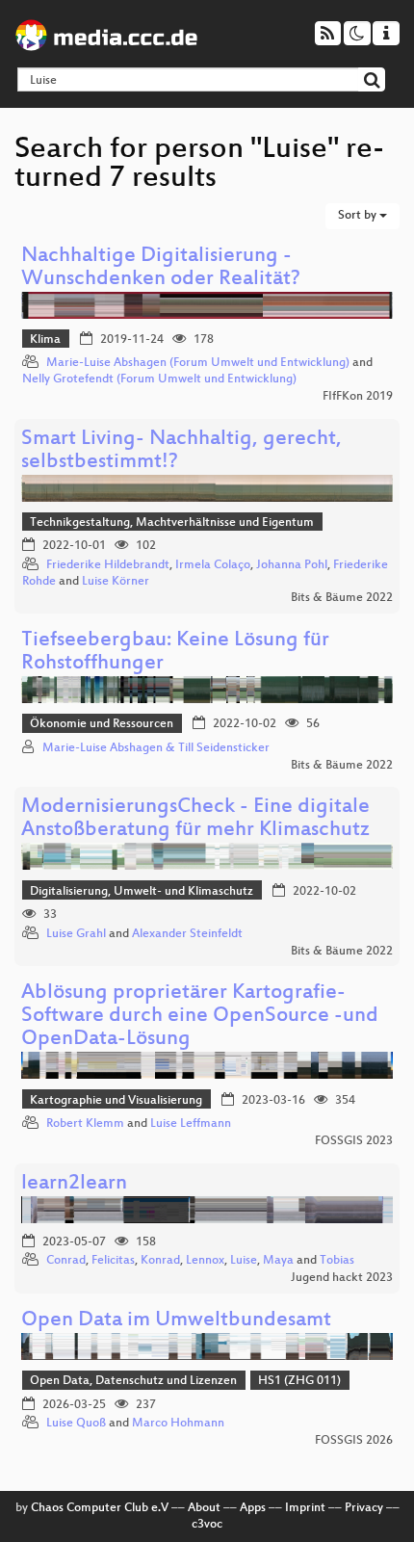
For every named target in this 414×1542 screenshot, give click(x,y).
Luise (243, 1261)
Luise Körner (115, 581)
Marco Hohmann (178, 1423)
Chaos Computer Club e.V (99, 1508)
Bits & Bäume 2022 (342, 598)
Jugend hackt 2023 (342, 1278)
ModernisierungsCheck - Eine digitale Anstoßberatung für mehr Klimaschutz (195, 819)
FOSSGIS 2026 (354, 1441)
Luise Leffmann (190, 1124)
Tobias (337, 1261)
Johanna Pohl (291, 565)
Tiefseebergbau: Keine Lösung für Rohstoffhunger (175, 652)
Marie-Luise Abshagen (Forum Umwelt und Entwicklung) (197, 363)
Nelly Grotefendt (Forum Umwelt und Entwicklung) (159, 379)
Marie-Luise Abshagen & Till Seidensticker (156, 748)
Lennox (205, 1261)
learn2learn (74, 1184)
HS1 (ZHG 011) (299, 1381)
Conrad (66, 1261)
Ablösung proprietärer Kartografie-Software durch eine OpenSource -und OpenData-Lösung (199, 1016)
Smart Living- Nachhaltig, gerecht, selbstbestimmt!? (181, 451)
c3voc (207, 1524)
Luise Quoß (76, 1423)
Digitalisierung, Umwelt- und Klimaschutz (141, 892)
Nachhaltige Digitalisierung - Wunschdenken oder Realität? (160, 268)
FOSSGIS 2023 (354, 1141)
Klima (45, 340)
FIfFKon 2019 (358, 397)
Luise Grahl (76, 934)
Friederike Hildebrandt (107, 565)
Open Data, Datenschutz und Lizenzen (133, 1381)
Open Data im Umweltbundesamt (176, 1321)
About (204, 1508)
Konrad (160, 1261)
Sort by (358, 215)
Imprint (305, 1508)
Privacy (364, 1508)
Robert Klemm (85, 1124)
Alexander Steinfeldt (187, 934)
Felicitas (113, 1261)
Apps (253, 1508)
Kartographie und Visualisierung (116, 1101)
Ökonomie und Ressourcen (101, 724)
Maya (278, 1261)
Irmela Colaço (212, 565)
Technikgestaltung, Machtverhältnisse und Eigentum (172, 523)
